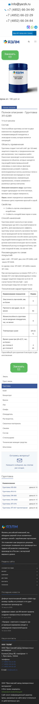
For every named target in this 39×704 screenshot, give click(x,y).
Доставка (5, 578)
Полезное (5, 585)
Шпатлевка (7, 447)
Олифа (5, 409)
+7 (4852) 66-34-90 (20, 9)
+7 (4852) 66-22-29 (19, 15)
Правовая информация (12, 692)
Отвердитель (8, 414)
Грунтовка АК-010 (9, 491)
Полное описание (9, 107)
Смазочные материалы (12, 423)
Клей (4, 390)
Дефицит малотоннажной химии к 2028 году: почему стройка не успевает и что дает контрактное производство (19, 601)
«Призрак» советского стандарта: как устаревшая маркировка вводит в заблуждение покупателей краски (16, 625)
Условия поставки (8, 568)
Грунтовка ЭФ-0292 (9, 499)
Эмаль (5, 376)
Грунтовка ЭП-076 (9, 504)
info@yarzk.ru (21, 4)
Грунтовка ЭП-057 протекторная (15, 508)
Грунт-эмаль (7, 381)
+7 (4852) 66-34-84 (19, 20)
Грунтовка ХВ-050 (9, 487)
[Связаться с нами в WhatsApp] (32, 27)
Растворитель (8, 419)
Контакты (5, 581)
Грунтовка (7, 386)
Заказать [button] (9, 54)
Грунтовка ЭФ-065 (9, 495)
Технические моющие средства (15, 442)
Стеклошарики (8, 437)
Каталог (4, 571)
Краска (5, 400)
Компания (5, 574)
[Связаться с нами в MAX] (29, 27)
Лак (4, 405)
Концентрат (7, 395)
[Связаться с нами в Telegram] (35, 27)
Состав (5, 433)
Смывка (6, 428)
